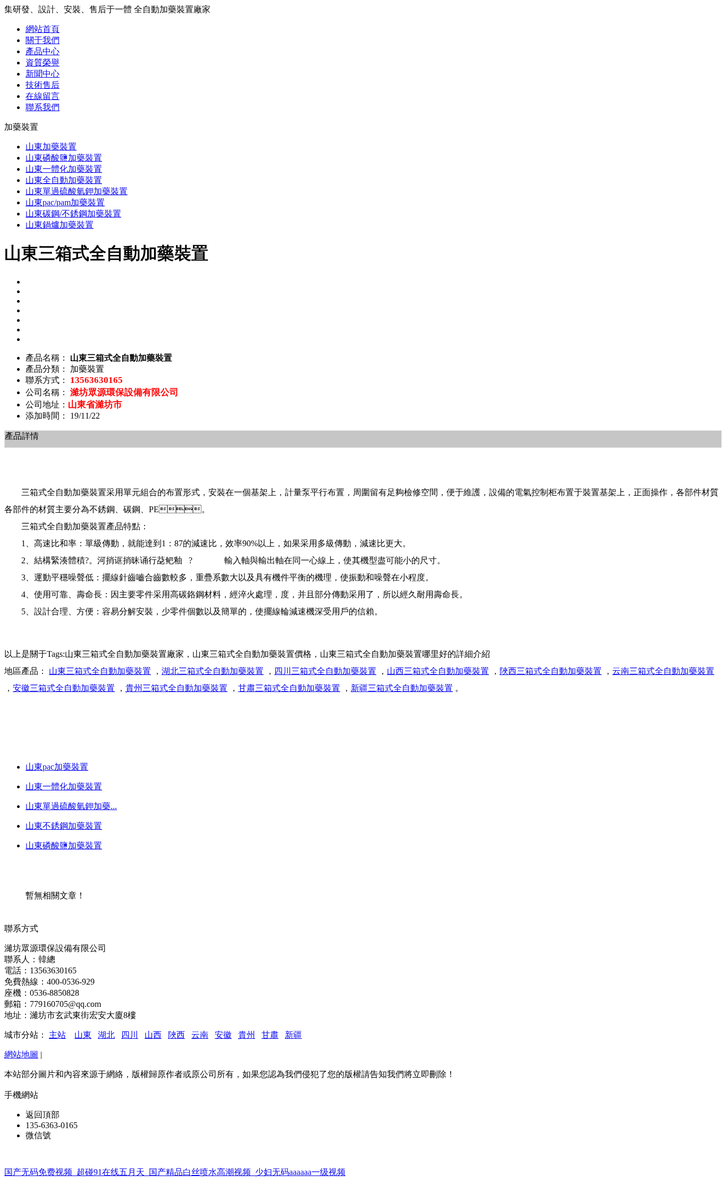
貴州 (246, 1034)
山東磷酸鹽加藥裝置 (64, 845)
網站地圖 (21, 1054)
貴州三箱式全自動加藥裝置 (176, 688)
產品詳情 (22, 435)
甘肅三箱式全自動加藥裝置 (289, 688)
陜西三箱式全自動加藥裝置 (551, 671)
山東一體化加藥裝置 (64, 786)
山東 (82, 1034)
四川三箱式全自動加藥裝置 (325, 671)
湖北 (106, 1034)
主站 (57, 1034)
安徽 (223, 1034)
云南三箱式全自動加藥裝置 (663, 671)
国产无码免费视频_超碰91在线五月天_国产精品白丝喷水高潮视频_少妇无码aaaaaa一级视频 (174, 1172)
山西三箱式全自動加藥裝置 (438, 671)
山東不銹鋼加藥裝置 (64, 825)
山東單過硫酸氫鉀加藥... (71, 806)
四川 (129, 1034)
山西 (153, 1034)
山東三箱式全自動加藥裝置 (100, 671)
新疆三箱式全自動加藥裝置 (402, 688)
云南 (199, 1034)
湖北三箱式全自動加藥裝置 (213, 671)
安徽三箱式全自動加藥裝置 (64, 688)
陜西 (176, 1034)
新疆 (293, 1034)
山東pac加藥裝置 (57, 766)
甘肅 (269, 1034)
